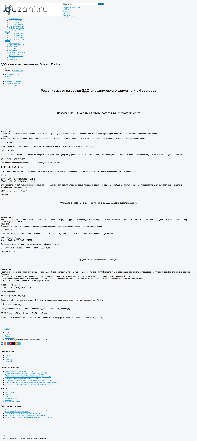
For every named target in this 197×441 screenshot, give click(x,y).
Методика (66, 9)
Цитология (13, 59)
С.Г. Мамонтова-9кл (16, 24)
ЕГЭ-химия (13, 46)
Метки (7, 363)
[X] (13, 343)
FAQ (6, 357)
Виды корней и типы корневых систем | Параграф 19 (23, 413)
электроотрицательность (13, 74)
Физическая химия (15, 50)
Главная (7, 355)
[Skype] (19, 343)
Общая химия (14, 43)
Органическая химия (16, 45)
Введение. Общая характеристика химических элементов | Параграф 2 (29, 417)
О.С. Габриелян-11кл (16, 39)
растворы (8, 400)
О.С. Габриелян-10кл (16, 37)
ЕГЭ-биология (14, 48)
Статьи (65, 11)
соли (6, 396)
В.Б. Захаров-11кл (15, 30)
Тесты (65, 13)
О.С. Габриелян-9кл (16, 35)
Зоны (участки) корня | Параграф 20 (17, 412)
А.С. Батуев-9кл (14, 22)
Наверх (3, 435)
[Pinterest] (10, 343)
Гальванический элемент (13, 78)
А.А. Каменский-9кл (16, 26)
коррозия (8, 76)
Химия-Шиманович (16, 56)
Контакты (8, 359)
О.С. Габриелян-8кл (16, 33)
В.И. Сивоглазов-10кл (17, 28)
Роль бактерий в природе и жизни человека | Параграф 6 (25, 415)
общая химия (9, 392)
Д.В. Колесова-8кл (15, 20)
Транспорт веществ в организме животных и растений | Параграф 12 (29, 410)
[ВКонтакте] (2, 343)
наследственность (11, 398)
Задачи (7, 41)
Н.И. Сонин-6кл (69, 17)
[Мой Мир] (8, 343)
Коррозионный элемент (13, 81)
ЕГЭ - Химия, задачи (12, 85)
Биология (66, 15)
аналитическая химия (12, 402)
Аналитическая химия (17, 52)
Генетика (12, 58)
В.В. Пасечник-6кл (15, 19)
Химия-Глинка (14, 54)
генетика (8, 394)
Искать (100, 4)
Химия (7, 32)
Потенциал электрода (12, 83)
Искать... (66, 4)
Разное (79, 8)
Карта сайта (9, 361)
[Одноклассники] (5, 343)
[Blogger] (16, 343)
